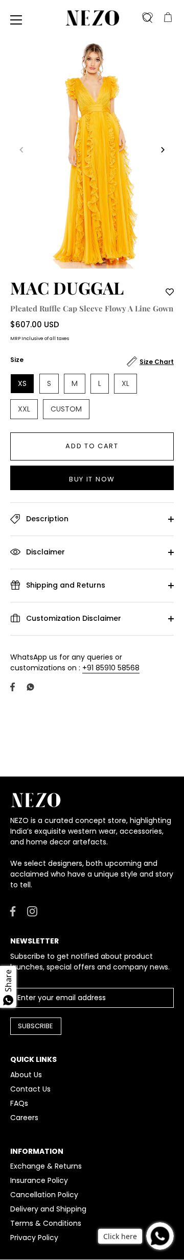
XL (125, 383)
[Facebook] (13, 911)
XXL (24, 409)
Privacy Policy (34, 1237)
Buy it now (92, 479)
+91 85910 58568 (111, 668)
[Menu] (16, 20)
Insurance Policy (39, 1180)
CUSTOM (66, 409)
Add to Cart (92, 446)
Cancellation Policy (44, 1195)
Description (46, 518)
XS (22, 383)
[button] (21, 149)
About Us (26, 1075)
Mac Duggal (67, 287)
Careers (24, 1117)
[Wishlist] (147, 18)
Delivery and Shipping (48, 1209)
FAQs (19, 1103)
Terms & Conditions (45, 1223)
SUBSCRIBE (35, 1026)
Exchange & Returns (46, 1166)
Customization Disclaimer (72, 618)
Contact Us (30, 1089)
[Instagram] (32, 911)
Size (17, 360)
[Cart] (167, 18)
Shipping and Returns (64, 584)
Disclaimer (44, 551)
